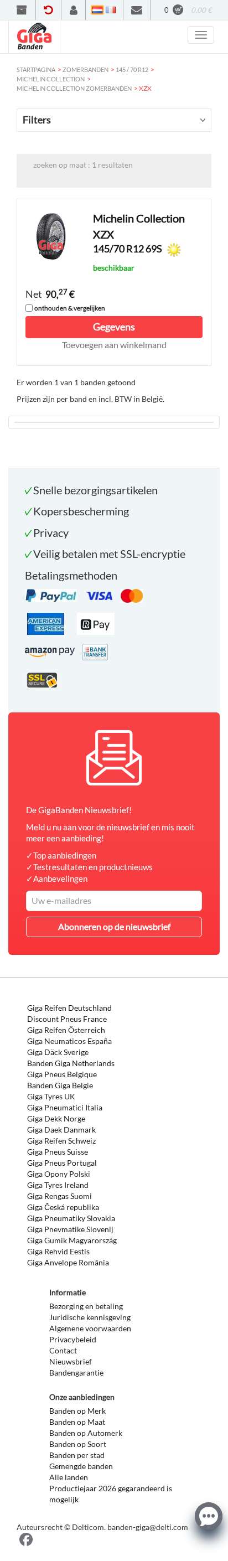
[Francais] (111, 10)
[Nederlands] (97, 10)
